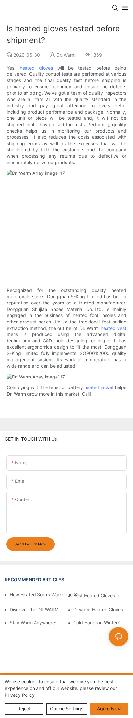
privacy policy (20, 695)
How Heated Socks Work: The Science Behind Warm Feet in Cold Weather (47, 594)
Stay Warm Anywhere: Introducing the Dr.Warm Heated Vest (37, 622)
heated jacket (99, 387)
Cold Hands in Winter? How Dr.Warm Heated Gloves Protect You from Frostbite (100, 622)
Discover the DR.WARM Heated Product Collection (37, 609)
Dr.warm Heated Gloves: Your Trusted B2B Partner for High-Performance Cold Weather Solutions (100, 609)
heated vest (114, 328)
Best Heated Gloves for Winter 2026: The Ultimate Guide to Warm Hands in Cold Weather (100, 595)
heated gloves (36, 67)
